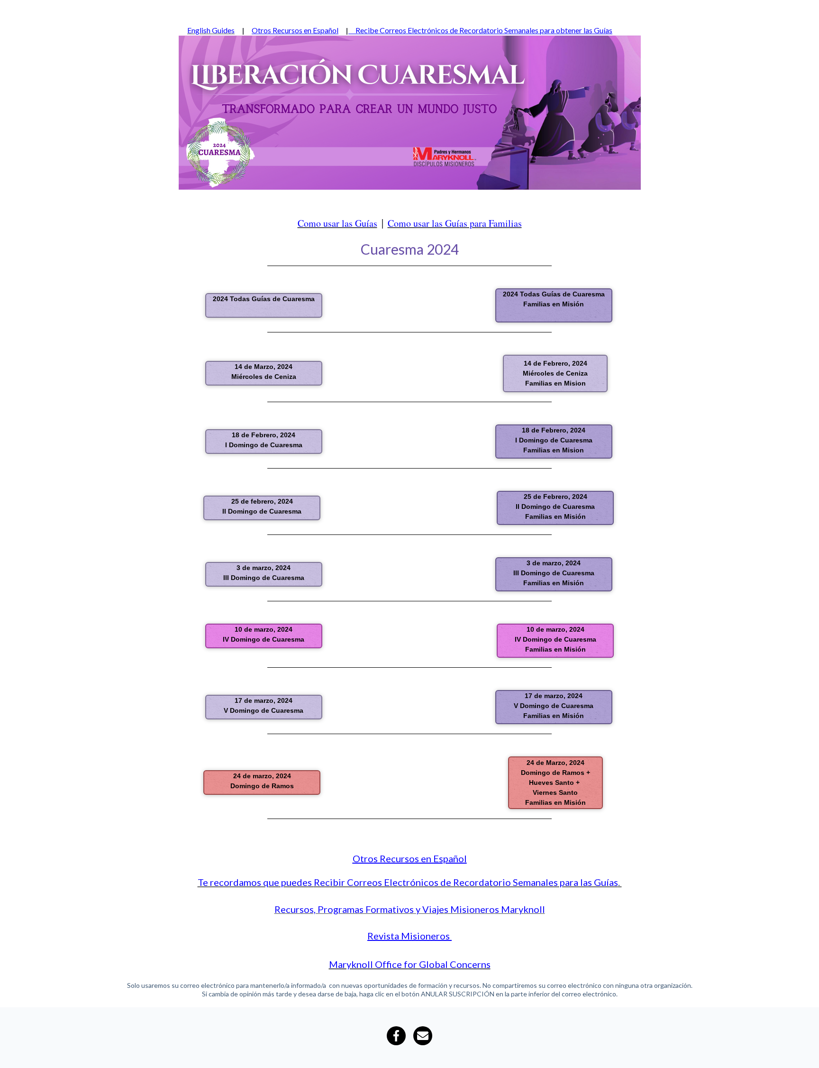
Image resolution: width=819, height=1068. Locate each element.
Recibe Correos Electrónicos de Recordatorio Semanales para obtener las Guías (480, 30)
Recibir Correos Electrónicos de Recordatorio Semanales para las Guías (466, 882)
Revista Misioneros (408, 935)
